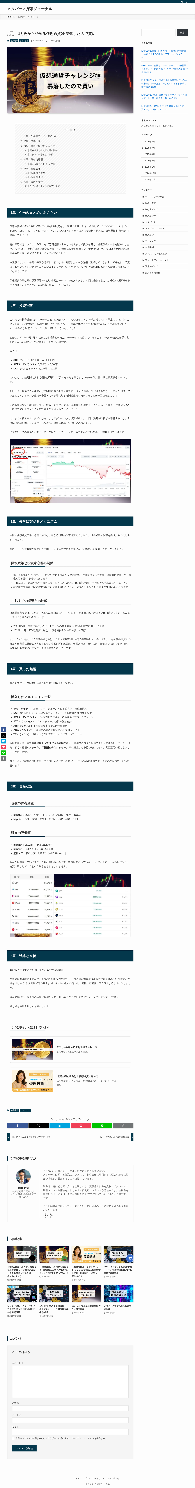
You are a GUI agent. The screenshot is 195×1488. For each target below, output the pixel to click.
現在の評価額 (36, 177)
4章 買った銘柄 (33, 159)
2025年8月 (150, 141)
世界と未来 (150, 203)
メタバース (150, 222)
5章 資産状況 (32, 168)
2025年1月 (150, 167)
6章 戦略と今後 (33, 182)
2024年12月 (150, 173)
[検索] (186, 1)
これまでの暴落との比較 (41, 154)
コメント (17, 1363)
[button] (17, 1125)
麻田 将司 (23, 1187)
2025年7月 (150, 148)
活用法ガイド (151, 266)
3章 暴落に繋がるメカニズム (40, 146)
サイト (15, 1427)
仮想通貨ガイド (152, 215)
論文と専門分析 (152, 272)
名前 (15, 1403)
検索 (182, 32)
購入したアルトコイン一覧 (42, 163)
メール (16, 1415)
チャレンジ (24, 41)
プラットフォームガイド (157, 260)
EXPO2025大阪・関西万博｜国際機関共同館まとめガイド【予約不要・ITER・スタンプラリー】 (163, 54)
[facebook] (46, 1215)
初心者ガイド (151, 209)
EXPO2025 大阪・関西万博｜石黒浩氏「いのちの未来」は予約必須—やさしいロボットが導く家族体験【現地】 (164, 83)
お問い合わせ (113, 1478)
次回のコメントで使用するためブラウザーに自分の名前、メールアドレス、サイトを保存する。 (61, 1438)
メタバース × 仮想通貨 (156, 254)
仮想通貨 (14, 41)
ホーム (79, 1478)
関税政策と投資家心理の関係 (44, 150)
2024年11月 (150, 179)
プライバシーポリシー (95, 1478)
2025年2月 (150, 160)
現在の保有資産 (37, 173)
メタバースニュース (154, 228)
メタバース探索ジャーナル (29, 9)
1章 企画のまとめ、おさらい (40, 136)
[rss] (182, 1)
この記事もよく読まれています (45, 186)
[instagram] (51, 1215)
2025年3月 (150, 154)
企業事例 (149, 247)
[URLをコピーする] (123, 1125)
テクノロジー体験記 (154, 196)
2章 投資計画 (32, 141)
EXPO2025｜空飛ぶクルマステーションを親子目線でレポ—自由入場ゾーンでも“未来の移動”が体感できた (164, 69)
